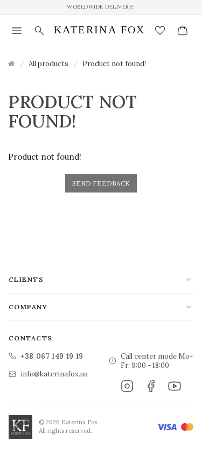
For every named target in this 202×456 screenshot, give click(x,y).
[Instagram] (127, 386)
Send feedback (101, 183)
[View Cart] (182, 30)
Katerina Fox (99, 29)
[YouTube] (175, 386)
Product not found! (114, 63)
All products (48, 63)
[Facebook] (151, 386)
